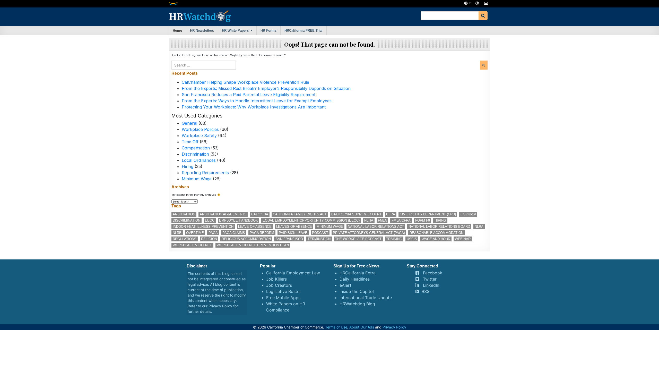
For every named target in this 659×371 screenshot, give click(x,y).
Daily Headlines (355, 279)
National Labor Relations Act (376, 227)
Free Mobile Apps (283, 297)
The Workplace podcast (358, 239)
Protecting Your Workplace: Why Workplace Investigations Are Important (254, 106)
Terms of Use (336, 327)
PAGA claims (233, 233)
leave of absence (255, 227)
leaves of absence (294, 227)
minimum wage (330, 227)
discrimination (186, 220)
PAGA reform (262, 233)
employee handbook (238, 220)
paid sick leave (293, 233)
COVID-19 (468, 214)
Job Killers (276, 279)
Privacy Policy (220, 306)
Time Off (190, 141)
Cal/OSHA (259, 214)
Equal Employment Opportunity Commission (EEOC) (311, 220)
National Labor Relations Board (439, 227)
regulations (184, 239)
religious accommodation (246, 239)
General (189, 123)
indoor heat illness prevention (203, 227)
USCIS (412, 239)
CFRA (390, 214)
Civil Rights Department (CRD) (428, 214)
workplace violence (192, 245)
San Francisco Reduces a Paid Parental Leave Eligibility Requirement (248, 94)
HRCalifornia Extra (358, 272)
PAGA (213, 233)
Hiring (187, 166)
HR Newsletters (202, 30)
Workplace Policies (200, 129)
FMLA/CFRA (401, 220)
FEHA (368, 220)
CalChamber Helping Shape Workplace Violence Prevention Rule (245, 82)
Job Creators (279, 285)
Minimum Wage (197, 178)
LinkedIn (431, 285)
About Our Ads (361, 327)
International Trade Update (366, 297)
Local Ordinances (199, 160)
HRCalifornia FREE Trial (303, 30)
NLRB (177, 233)
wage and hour (436, 239)
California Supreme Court (356, 214)
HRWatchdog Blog (357, 303)
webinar (463, 239)
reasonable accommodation (436, 233)
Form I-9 (422, 220)
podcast (320, 233)
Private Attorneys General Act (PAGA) (369, 233)
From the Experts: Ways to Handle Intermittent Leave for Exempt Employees (257, 100)
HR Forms (268, 30)
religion (209, 239)
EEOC (209, 220)
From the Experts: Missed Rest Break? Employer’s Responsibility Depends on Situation (266, 88)
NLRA (479, 227)
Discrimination (195, 154)
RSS (425, 291)
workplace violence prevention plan (253, 245)
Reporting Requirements (205, 172)
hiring (440, 220)
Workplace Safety (199, 135)
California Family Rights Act (300, 214)
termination (319, 239)
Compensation (196, 147)
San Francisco (289, 239)
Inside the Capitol (357, 291)
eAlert (345, 285)
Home (177, 30)
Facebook (432, 272)
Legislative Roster (283, 291)
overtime (195, 233)
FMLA (382, 220)
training (394, 239)
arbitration (184, 214)
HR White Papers (235, 30)
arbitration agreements (223, 214)
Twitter (430, 279)
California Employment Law (293, 272)
